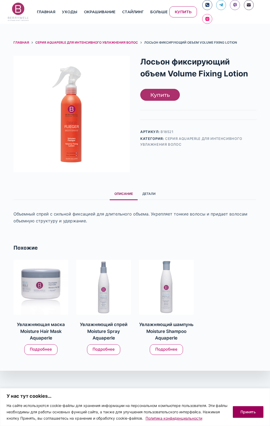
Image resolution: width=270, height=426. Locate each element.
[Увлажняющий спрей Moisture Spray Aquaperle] (103, 287)
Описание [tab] (123, 194)
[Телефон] (207, 5)
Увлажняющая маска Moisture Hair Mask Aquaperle (41, 331)
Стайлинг (133, 12)
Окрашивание (99, 12)
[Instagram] (207, 19)
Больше (159, 12)
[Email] (249, 5)
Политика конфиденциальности (174, 418)
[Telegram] (221, 5)
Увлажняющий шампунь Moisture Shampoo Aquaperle (166, 331)
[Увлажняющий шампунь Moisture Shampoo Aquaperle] (166, 287)
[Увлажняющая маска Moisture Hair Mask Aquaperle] (40, 287)
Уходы (69, 12)
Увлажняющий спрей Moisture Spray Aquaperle (103, 331)
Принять (248, 412)
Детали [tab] (149, 194)
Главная (46, 12)
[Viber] (235, 5)
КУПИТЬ (183, 11)
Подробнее (41, 349)
